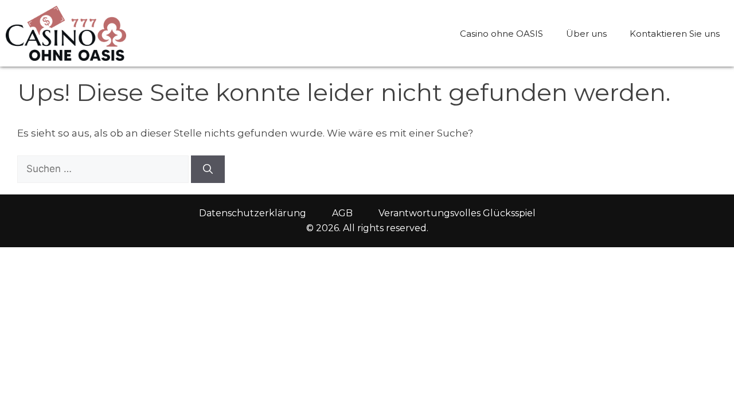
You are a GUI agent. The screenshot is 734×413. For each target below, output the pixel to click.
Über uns (586, 33)
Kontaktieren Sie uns (675, 33)
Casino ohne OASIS (501, 33)
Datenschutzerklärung (252, 213)
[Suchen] (208, 169)
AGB (342, 213)
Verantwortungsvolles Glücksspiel (457, 213)
